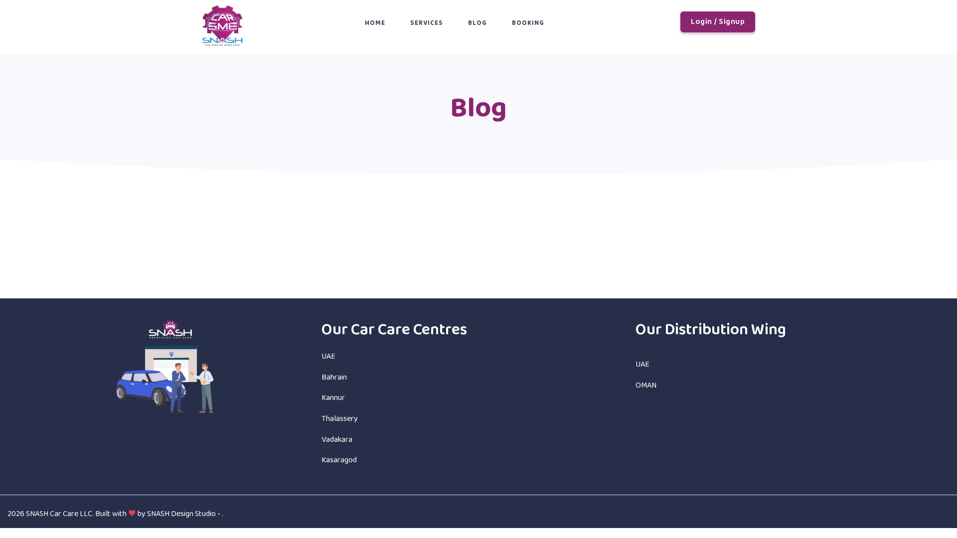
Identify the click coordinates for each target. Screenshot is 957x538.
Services (426, 23)
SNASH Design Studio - (184, 514)
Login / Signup (718, 21)
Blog (477, 23)
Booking (528, 23)
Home (375, 23)
